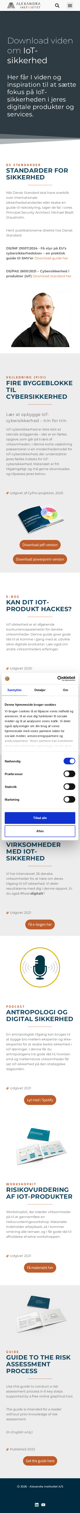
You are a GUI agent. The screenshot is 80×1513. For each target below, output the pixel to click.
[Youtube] (43, 1505)
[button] (57, 5)
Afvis (40, 831)
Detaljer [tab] (40, 690)
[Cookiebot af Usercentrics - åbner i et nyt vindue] (57, 678)
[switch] (69, 774)
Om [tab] (65, 690)
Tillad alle (40, 818)
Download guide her (51, 258)
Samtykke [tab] (14, 690)
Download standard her (52, 276)
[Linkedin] (37, 1505)
